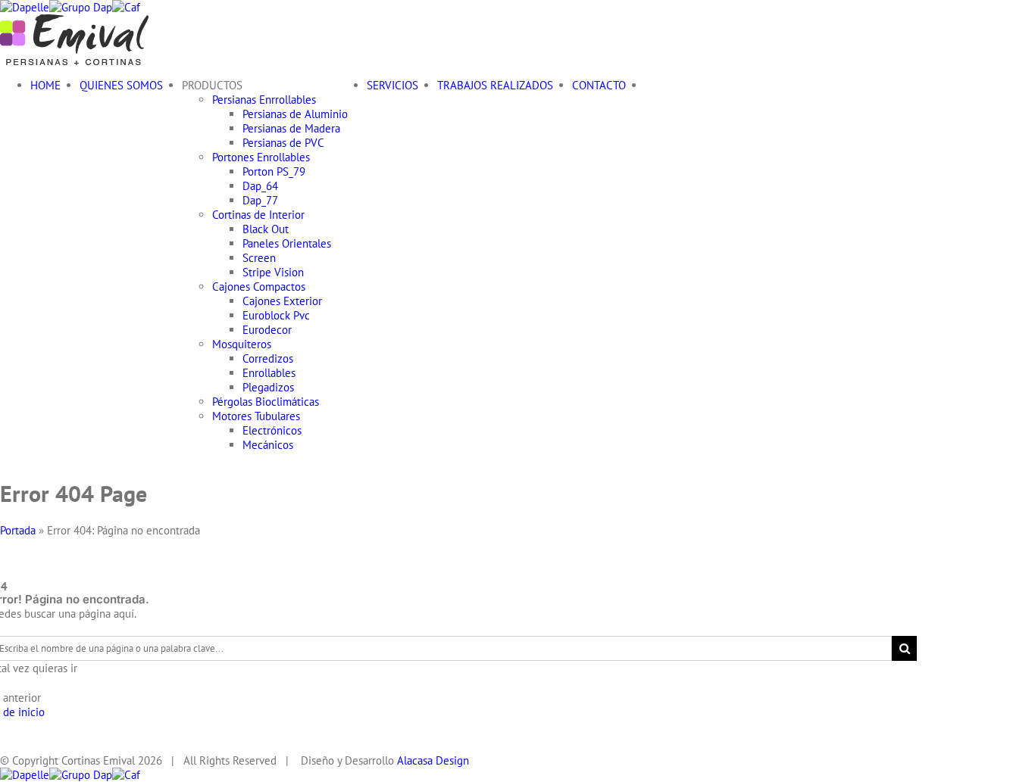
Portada (18, 530)
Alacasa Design (433, 760)
